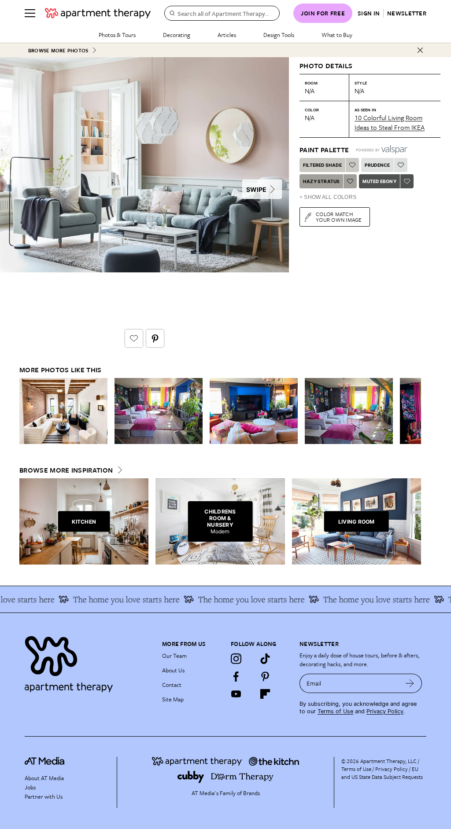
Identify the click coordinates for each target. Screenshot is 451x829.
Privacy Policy (384, 711)
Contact (171, 684)
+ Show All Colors (327, 197)
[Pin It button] (155, 338)
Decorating (176, 34)
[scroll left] (26, 411)
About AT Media (44, 778)
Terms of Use (335, 711)
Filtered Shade (322, 165)
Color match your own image (339, 217)
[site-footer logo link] (44, 762)
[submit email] (410, 683)
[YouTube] (236, 694)
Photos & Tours (117, 34)
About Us (173, 670)
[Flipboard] (265, 694)
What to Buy (337, 34)
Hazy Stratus (321, 181)
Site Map (173, 699)
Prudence (377, 165)
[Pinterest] (265, 676)
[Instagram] (236, 658)
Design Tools (278, 34)
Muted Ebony (379, 181)
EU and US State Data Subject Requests (382, 773)
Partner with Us (44, 796)
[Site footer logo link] (88, 662)
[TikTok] (265, 658)
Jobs (30, 787)
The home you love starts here (117, 599)
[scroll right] (414, 411)
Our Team (174, 655)
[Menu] (30, 13)
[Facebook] (236, 676)
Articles (227, 34)
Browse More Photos (58, 50)
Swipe (256, 189)
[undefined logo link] (98, 13)
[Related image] (63, 411)
